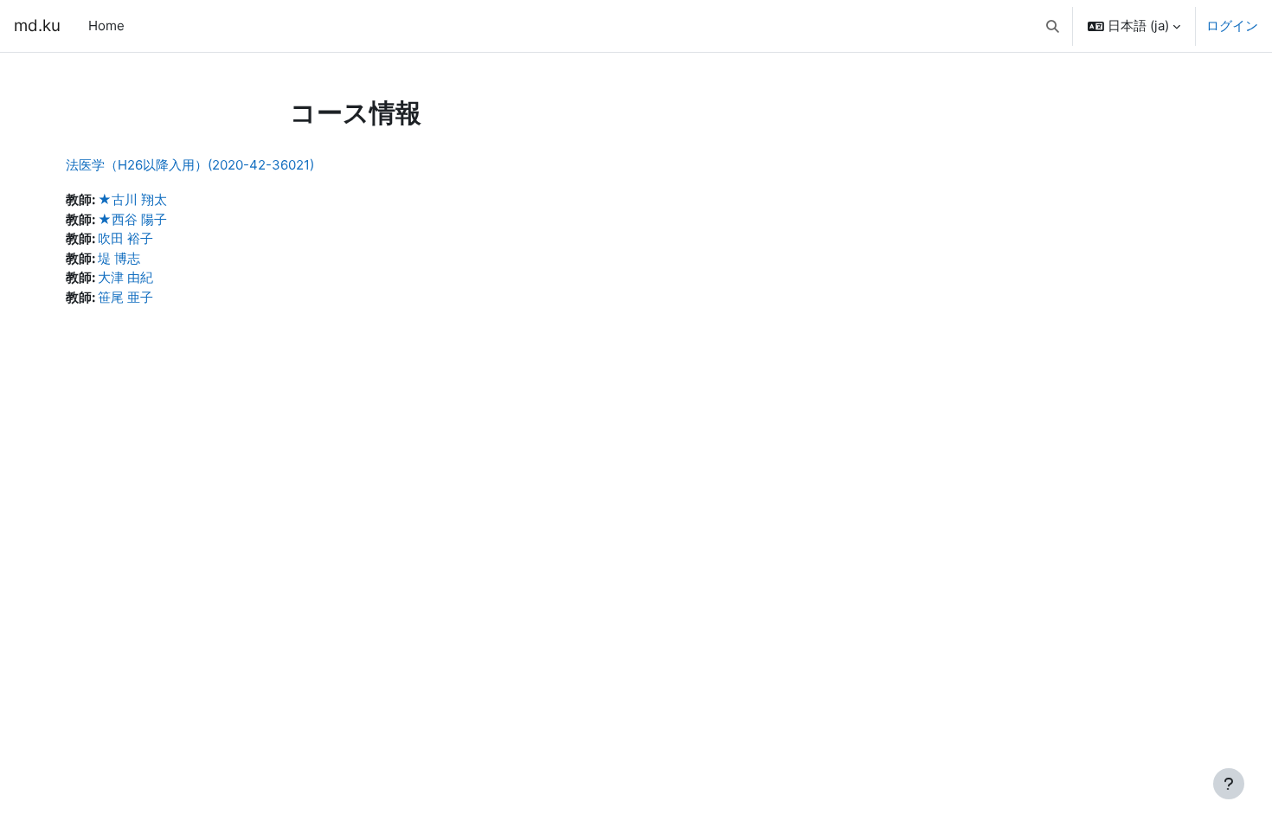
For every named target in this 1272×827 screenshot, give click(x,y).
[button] (1054, 26)
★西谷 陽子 (132, 219)
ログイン (1232, 25)
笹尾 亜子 (125, 297)
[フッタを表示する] (1228, 783)
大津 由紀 (125, 277)
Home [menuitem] (106, 25)
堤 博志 (119, 258)
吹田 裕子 (125, 238)
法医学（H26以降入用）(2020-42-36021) (190, 165)
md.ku (37, 25)
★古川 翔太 (132, 199)
